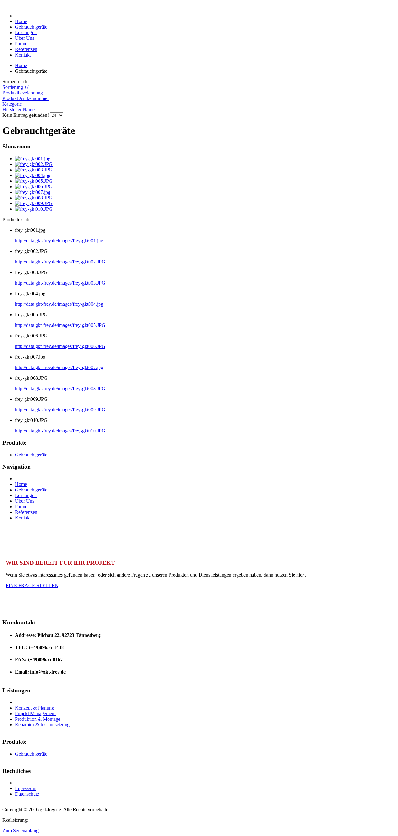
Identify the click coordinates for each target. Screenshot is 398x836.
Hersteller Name (18, 109)
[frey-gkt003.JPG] (34, 169)
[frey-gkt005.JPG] (34, 181)
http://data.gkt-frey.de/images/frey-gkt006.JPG (60, 346)
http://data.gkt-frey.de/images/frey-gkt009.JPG (60, 409)
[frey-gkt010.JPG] (34, 209)
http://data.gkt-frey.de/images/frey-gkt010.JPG (60, 430)
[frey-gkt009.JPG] (34, 203)
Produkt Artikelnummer (25, 98)
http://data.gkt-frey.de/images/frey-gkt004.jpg (59, 304)
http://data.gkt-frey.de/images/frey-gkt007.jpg (59, 367)
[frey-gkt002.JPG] (34, 164)
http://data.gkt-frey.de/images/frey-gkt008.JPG (60, 388)
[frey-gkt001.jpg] (32, 158)
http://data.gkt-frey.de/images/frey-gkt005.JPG (60, 325)
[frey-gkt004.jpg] (32, 175)
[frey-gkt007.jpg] (32, 192)
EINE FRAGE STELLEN (32, 585)
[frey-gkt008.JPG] (34, 197)
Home (21, 65)
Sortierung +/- (16, 87)
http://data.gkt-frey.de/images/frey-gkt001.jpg (59, 240)
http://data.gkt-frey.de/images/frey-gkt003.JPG (60, 283)
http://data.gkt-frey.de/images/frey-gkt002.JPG (60, 261)
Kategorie (12, 104)
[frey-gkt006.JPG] (34, 186)
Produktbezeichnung (22, 92)
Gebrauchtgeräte (31, 454)
